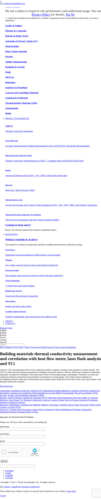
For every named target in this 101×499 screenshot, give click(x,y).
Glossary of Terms (7, 407)
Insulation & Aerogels (46, 393)
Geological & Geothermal (20, 393)
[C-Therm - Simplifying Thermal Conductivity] (12, 3)
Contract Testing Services (61, 400)
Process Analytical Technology (85, 400)
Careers (63, 347)
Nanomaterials (68, 393)
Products (3, 398)
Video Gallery (95, 405)
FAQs (18, 407)
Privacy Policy (41, 14)
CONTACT (10, 323)
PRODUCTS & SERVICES (17, 118)
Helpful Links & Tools (49, 347)
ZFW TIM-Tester (49, 398)
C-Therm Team (15, 409)
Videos (27, 347)
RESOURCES (11, 234)
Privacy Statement (46, 409)
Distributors (71, 347)
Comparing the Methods (30, 405)
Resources (4, 405)
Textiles (11, 395)
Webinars (8, 347)
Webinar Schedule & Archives (21, 239)
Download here (6, 386)
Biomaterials (48, 391)
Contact (57, 409)
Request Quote (6, 328)
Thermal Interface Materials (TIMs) (29, 395)
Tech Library (18, 347)
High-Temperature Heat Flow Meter (72, 398)
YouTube (9, 478)
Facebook (9, 471)
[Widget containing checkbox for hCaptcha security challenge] (20, 452)
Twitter (8, 473)
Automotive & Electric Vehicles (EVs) (27, 391)
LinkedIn (9, 475)
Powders (3, 395)
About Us (4, 409)
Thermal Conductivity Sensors (12, 402)
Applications (5, 391)
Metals (59, 393)
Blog (2, 347)
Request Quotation (18, 412)
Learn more (71, 491)
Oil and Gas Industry (83, 393)
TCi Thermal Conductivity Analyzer (35, 400)
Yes (67, 14)
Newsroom (35, 347)
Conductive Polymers (79, 391)
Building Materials (62, 391)
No (73, 14)
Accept (3, 496)
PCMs (95, 393)
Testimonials (14, 405)
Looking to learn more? (18, 225)
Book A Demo (32, 412)
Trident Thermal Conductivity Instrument (25, 398)
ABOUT (9, 321)
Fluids (34, 393)
